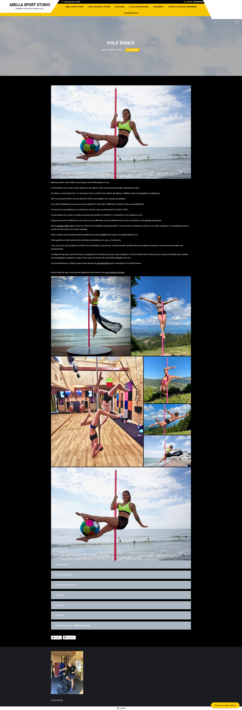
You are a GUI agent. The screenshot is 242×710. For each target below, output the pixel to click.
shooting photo (103, 263)
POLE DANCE (120, 7)
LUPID (103, 235)
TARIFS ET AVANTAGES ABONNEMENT (182, 7)
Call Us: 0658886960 (195, 2)
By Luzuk (121, 708)
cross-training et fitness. (114, 272)
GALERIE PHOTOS (130, 13)
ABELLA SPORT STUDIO (29, 5)
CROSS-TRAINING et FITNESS (99, 7)
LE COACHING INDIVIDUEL (139, 7)
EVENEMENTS (158, 7)
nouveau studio (62, 226)
